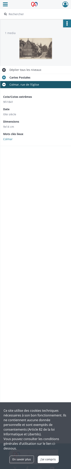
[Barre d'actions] (67, 23)
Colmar (8, 139)
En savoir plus (21, 459)
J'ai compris (48, 459)
